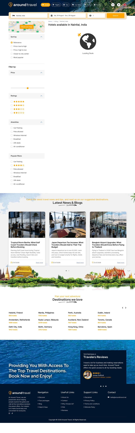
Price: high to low (20, 50)
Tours (88, 5)
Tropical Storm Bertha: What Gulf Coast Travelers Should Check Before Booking (25, 244)
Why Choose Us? (68, 404)
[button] (66, 271)
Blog (40, 404)
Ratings (14, 96)
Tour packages (43, 400)
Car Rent (78, 5)
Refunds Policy (89, 407)
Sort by (14, 37)
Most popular (18, 57)
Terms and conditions (92, 404)
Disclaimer (88, 397)
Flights (57, 5)
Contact (65, 400)
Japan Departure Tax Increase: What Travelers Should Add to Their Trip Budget (67, 244)
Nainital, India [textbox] (20, 15)
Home (50, 21)
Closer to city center (21, 54)
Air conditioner (19, 147)
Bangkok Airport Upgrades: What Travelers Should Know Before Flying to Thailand (108, 244)
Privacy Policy (89, 400)
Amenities (15, 122)
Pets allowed (18, 132)
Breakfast (17, 139)
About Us (65, 397)
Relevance (17, 42)
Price (13, 72)
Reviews (65, 410)
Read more (39, 262)
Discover (41, 397)
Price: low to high (20, 46)
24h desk (17, 143)
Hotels (47, 5)
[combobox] (30, 15)
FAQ (63, 407)
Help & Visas (43, 407)
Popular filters (16, 156)
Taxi (67, 5)
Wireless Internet (20, 135)
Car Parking (18, 128)
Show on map (26, 27)
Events (98, 5)
